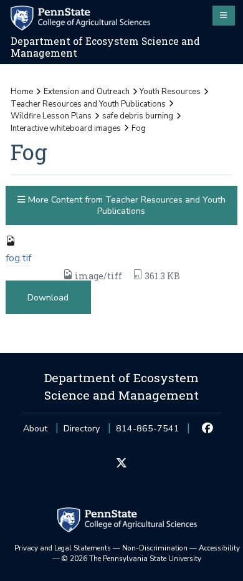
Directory (82, 429)
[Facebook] (208, 429)
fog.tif (18, 258)
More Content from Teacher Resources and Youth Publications (126, 205)
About (35, 429)
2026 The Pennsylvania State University (131, 559)
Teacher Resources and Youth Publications (88, 104)
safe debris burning (137, 116)
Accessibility (219, 548)
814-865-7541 (147, 432)
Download (48, 298)
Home (22, 91)
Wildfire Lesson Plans (51, 116)
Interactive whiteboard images (66, 128)
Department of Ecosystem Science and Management (105, 47)
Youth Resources (170, 91)
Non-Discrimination (155, 548)
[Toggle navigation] (223, 16)
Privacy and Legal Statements (62, 548)
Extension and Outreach (87, 91)
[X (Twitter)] (121, 464)
